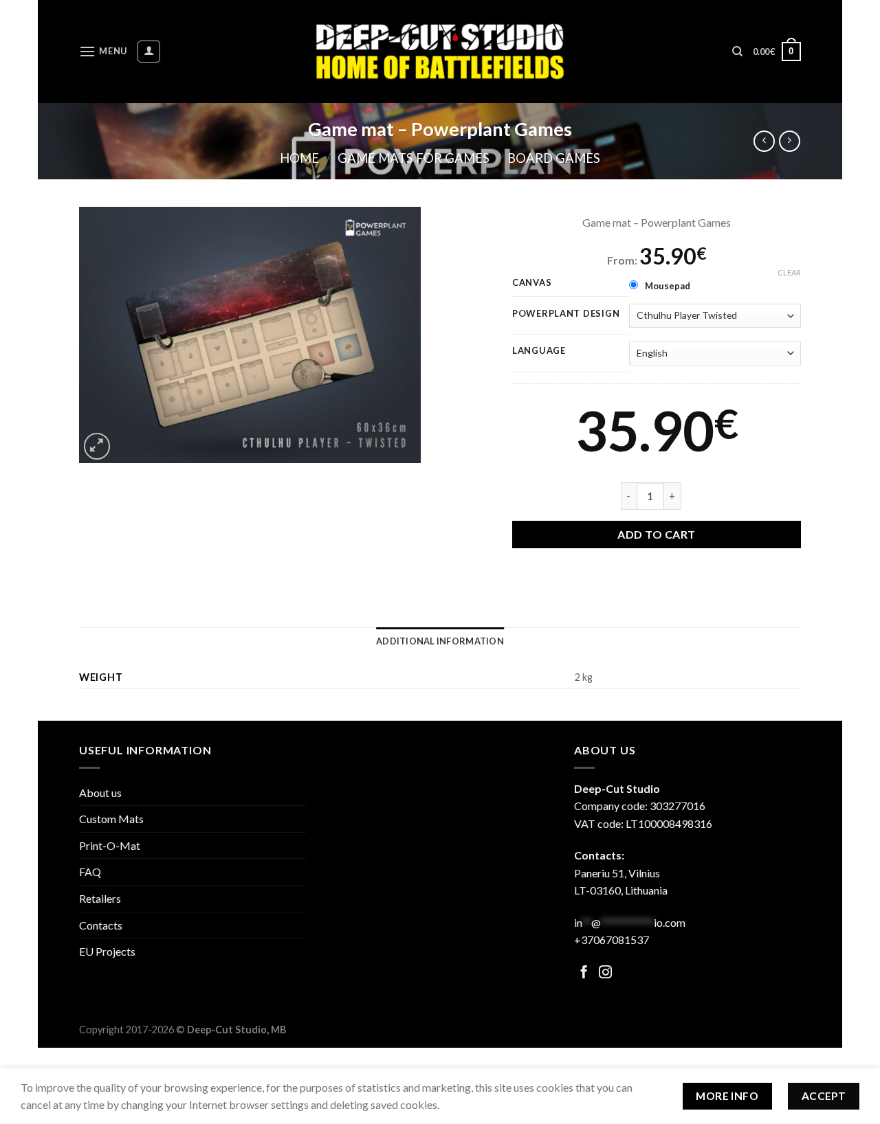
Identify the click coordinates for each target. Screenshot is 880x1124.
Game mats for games (414, 158)
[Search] (737, 51)
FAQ (90, 871)
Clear (789, 272)
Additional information (440, 641)
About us (100, 792)
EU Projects (107, 951)
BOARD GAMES (553, 158)
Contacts (100, 925)
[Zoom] (97, 446)
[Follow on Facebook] (584, 973)
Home (299, 158)
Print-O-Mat (109, 845)
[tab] (440, 641)
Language (539, 351)
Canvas (531, 283)
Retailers (100, 898)
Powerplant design (565, 314)
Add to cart (656, 534)
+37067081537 (611, 939)
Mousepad (667, 285)
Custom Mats (111, 818)
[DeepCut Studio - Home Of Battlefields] (440, 51)
